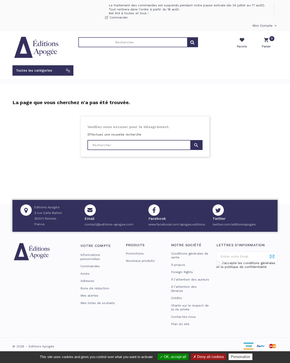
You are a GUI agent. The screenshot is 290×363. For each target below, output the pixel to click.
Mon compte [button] (265, 26)
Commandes (90, 266)
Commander (119, 17)
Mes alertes (89, 295)
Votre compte (95, 246)
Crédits (176, 298)
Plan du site (180, 324)
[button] (42, 70)
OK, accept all (174, 357)
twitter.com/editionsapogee (234, 224)
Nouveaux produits (140, 260)
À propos (178, 265)
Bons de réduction (94, 288)
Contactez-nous (183, 317)
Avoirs (85, 273)
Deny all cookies (210, 357)
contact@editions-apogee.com (109, 224)
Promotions (135, 253)
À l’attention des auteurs (190, 279)
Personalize (240, 357)
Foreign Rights (182, 272)
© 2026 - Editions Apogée (33, 346)
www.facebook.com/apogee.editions (176, 224)
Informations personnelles (90, 257)
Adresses (87, 281)
